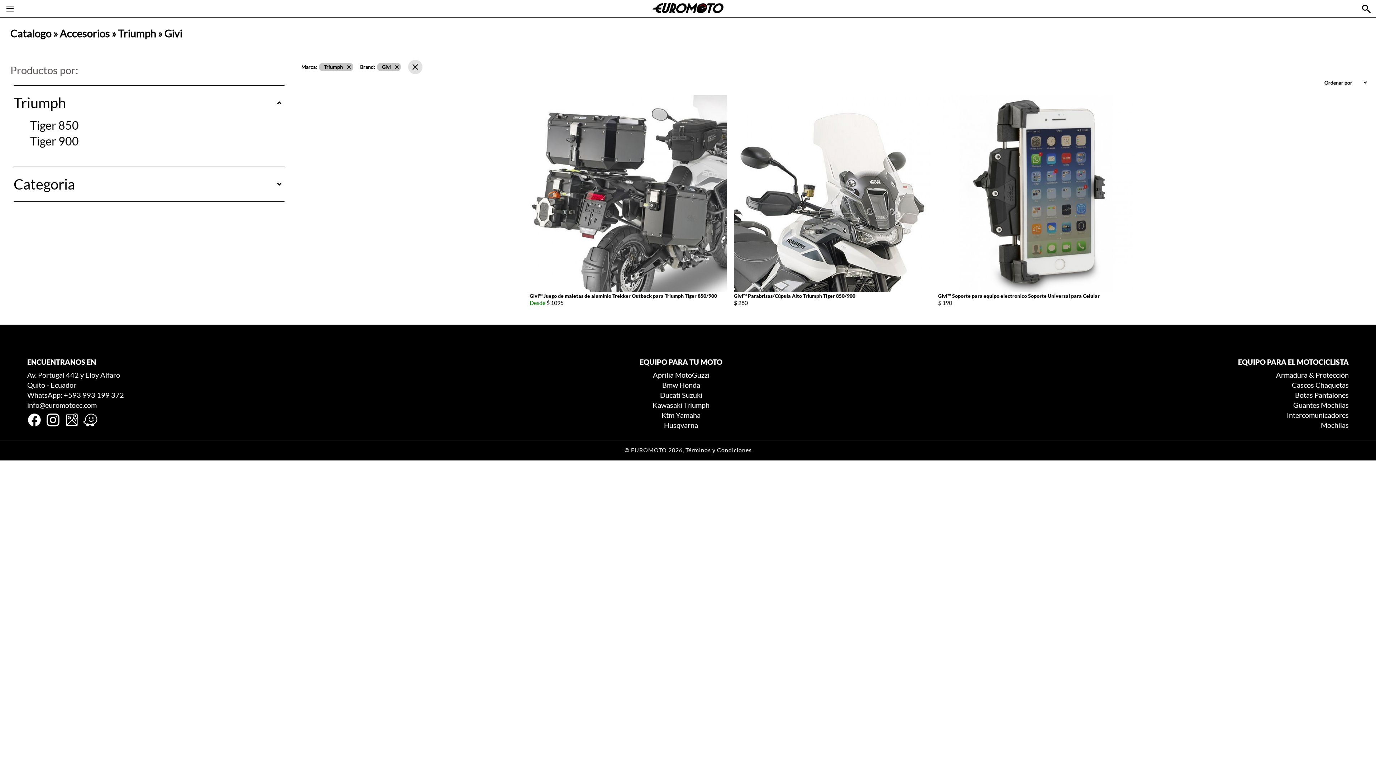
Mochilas (1335, 405)
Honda (689, 385)
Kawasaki (667, 405)
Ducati (670, 395)
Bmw (670, 385)
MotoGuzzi (692, 375)
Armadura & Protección (1312, 375)
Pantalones (1331, 395)
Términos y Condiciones (718, 450)
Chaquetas (1332, 385)
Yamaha (688, 415)
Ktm (667, 415)
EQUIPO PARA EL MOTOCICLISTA (1293, 362)
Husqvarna (681, 425)
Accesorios (85, 33)
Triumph (137, 33)
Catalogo (31, 33)
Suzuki (692, 395)
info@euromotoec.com (62, 405)
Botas (1304, 395)
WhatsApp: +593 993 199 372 (75, 395)
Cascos (1303, 385)
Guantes (1306, 405)
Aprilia (663, 375)
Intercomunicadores (1318, 415)
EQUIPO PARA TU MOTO (681, 362)
